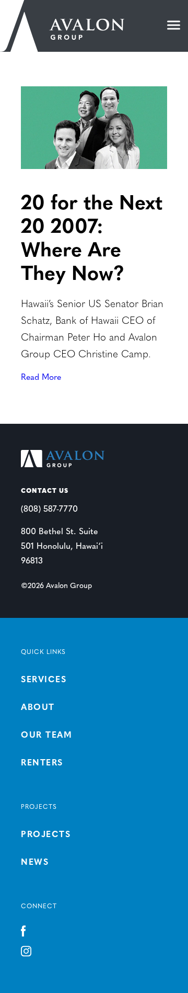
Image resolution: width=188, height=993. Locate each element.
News (35, 863)
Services (43, 680)
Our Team (46, 735)
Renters (42, 763)
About (38, 708)
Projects (45, 835)
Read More (41, 378)
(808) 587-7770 (49, 509)
